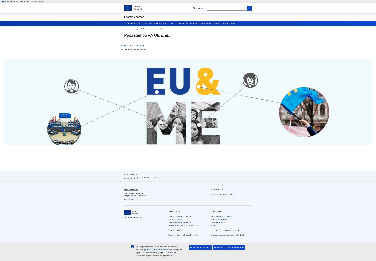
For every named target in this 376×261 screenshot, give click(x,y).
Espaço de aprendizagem (132, 29)
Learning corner (131, 189)
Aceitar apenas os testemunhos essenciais (229, 247)
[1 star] (125, 177)
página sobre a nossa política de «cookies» (157, 250)
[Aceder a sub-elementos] (167, 23)
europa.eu (139, 217)
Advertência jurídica (218, 222)
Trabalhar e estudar (229, 23)
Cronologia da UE (182, 23)
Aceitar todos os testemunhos (200, 247)
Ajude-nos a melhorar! (132, 45)
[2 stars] (126, 177)
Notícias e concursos (145, 23)
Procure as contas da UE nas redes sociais (183, 235)
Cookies (214, 225)
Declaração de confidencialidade (222, 194)
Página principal (130, 23)
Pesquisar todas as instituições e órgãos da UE (227, 235)
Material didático (160, 23)
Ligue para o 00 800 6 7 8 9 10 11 (179, 216)
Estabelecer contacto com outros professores (205, 23)
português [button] (199, 8)
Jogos (172, 23)
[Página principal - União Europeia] (133, 8)
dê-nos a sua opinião (151, 178)
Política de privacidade (219, 219)
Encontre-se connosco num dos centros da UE (184, 225)
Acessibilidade (129, 199)
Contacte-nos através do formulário (180, 222)
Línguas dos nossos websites (221, 216)
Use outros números (175, 219)
